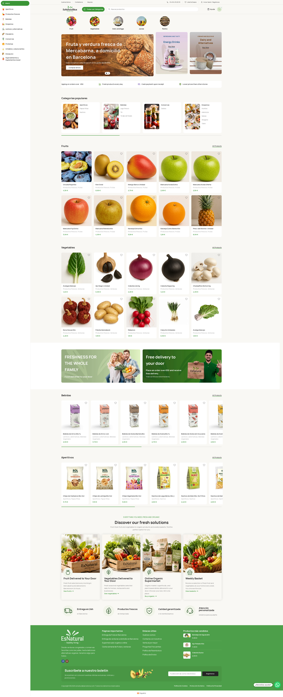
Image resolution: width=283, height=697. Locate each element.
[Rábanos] (141, 312)
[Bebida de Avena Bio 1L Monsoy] (163, 415)
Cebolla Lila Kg (134, 286)
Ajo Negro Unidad (103, 286)
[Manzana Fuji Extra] (76, 210)
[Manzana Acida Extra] (174, 166)
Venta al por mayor (150, 643)
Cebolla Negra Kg (168, 286)
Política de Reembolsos (152, 650)
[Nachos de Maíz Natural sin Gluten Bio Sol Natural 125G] (222, 478)
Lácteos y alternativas (71, 437)
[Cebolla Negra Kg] (174, 267)
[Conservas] (161, 116)
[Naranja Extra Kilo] (141, 210)
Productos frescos (70, 187)
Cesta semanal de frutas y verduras (116, 647)
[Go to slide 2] (108, 73)
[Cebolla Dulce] (186, 655)
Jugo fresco (124, 108)
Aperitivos (67, 499)
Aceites (204, 108)
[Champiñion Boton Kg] (206, 267)
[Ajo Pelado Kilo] (186, 645)
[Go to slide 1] (106, 73)
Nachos (82, 112)
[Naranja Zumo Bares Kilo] (174, 210)
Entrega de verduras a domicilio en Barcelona (120, 639)
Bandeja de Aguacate (201, 635)
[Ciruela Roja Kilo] (76, 166)
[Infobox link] (71, 23)
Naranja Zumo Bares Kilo (170, 228)
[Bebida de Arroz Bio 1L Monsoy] (75, 415)
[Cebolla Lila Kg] (141, 267)
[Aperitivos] (80, 116)
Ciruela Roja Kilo (69, 184)
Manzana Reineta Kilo (104, 228)
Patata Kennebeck (103, 330)
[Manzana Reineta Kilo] (109, 210)
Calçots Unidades (168, 330)
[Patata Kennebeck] (109, 312)
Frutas (80, 187)
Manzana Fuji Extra (70, 228)
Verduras (81, 289)
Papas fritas (84, 108)
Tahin (204, 123)
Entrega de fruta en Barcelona (114, 635)
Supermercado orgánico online (114, 643)
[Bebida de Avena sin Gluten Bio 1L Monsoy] (222, 415)
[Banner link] (172, 53)
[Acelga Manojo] (206, 312)
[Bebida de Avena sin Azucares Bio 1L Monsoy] (193, 415)
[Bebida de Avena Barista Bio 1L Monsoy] (134, 415)
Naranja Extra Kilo (135, 228)
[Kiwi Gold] (109, 166)
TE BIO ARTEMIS (126, 116)
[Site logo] (69, 9)
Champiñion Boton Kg (202, 286)
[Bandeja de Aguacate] (186, 636)
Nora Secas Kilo (69, 330)
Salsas (204, 116)
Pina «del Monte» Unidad (203, 228)
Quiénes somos (149, 635)
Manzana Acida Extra (169, 184)
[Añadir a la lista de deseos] (89, 153)
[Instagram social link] (67, 661)
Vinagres (205, 120)
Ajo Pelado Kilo (198, 644)
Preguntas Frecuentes (152, 647)
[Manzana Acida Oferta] (206, 166)
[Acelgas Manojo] (76, 267)
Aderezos (205, 112)
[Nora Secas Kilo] (76, 312)
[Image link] (72, 636)
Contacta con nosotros (152, 639)
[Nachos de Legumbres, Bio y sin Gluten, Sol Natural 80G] (163, 478)
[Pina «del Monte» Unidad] (206, 210)
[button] (277, 685)
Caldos (163, 108)
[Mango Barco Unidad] (141, 166)
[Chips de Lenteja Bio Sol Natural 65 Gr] (104, 478)
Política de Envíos (150, 654)
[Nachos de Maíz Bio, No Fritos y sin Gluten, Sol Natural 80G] (193, 478)
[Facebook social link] (63, 661)
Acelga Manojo (199, 330)
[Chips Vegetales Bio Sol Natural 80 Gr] (134, 478)
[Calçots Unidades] (174, 312)
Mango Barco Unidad (136, 184)
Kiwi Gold (99, 184)
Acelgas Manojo (69, 286)
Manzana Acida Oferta (202, 184)
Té (121, 112)
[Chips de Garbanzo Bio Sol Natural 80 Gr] (75, 478)
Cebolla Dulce (197, 652)
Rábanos (131, 330)
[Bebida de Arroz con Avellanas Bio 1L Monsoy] (104, 415)
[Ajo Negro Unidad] (109, 267)
